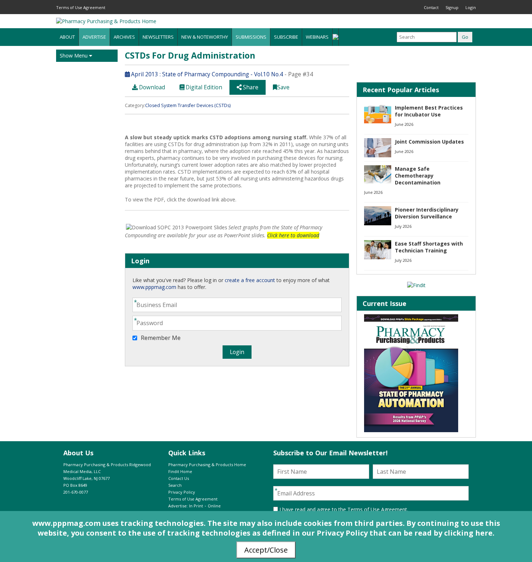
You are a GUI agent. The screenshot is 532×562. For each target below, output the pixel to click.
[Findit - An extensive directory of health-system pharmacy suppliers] (416, 285)
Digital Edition (203, 87)
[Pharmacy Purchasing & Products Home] (106, 21)
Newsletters (158, 37)
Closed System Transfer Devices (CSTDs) (188, 105)
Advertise (94, 37)
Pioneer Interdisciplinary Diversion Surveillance (427, 213)
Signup (452, 7)
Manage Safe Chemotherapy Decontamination (417, 175)
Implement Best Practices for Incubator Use (429, 111)
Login (470, 7)
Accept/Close (266, 550)
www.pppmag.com (154, 287)
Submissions (251, 37)
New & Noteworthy (204, 37)
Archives (124, 37)
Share (249, 87)
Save (283, 87)
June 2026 (404, 124)
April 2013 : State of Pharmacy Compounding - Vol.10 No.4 (206, 74)
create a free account (250, 280)
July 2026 (403, 226)
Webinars (317, 37)
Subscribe (286, 37)
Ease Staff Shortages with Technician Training (429, 247)
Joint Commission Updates (429, 141)
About (67, 37)
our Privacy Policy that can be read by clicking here (397, 533)
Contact (431, 7)
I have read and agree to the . (343, 509)
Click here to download (293, 235)
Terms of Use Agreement (80, 7)
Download (151, 87)
